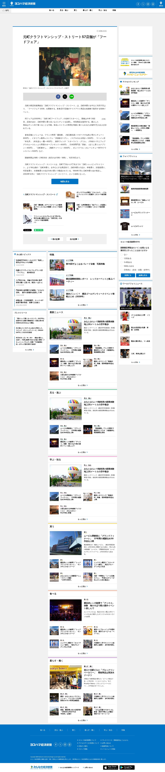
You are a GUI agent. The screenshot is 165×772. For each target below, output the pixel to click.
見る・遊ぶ (64, 10)
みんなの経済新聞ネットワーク (41, 767)
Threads (153, 4)
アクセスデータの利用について (89, 743)
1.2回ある (127, 258)
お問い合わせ (106, 743)
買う (75, 10)
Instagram (148, 4)
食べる (51, 10)
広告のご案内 (83, 746)
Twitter (143, 4)
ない (125, 254)
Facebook (138, 4)
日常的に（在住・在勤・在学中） (137, 270)
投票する (128, 275)
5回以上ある (129, 266)
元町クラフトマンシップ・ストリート (40, 194)
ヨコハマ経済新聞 (22, 4)
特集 (114, 10)
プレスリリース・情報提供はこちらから (115, 740)
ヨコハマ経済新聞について (87, 740)
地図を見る (64, 181)
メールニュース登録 (108, 749)
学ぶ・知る (103, 10)
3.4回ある (128, 262)
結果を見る (143, 275)
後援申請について (108, 746)
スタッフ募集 (83, 749)
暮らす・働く (88, 10)
